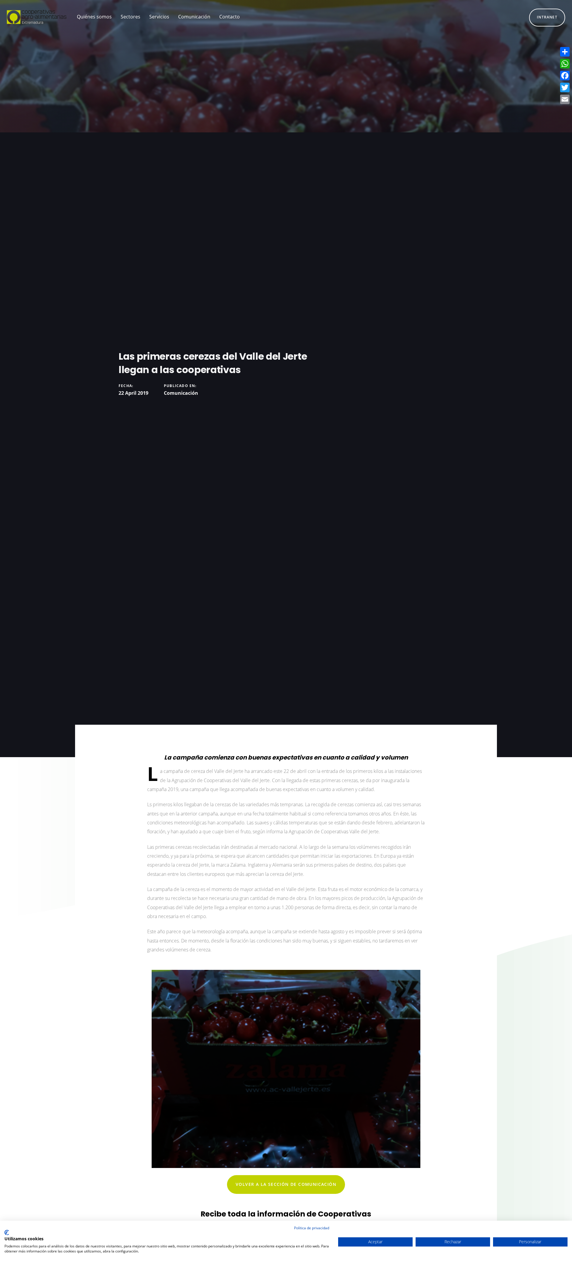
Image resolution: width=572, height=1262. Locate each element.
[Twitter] (565, 87)
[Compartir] (565, 52)
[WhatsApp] (565, 64)
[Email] (565, 99)
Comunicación (181, 393)
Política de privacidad (311, 1227)
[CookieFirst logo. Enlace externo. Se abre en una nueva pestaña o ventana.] (6, 1232)
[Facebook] (565, 76)
